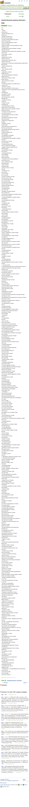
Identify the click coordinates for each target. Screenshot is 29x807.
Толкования (7, 14)
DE (21, 1)
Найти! (25, 7)
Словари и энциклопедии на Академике (12, 5)
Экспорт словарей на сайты (5, 784)
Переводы (21, 14)
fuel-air (25, 682)
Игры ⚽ (21, 16)
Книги (7, 16)
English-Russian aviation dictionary (14, 11)
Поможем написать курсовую (14, 680)
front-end (6, 682)
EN (19, 1)
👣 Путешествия (3, 782)
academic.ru (5, 2)
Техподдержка (9, 780)
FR (27, 1)
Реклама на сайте (15, 780)
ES (24, 1)
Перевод (10, 25)
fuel (2, 694)
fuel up (3, 760)
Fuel (2, 705)
